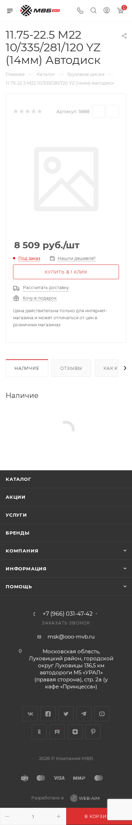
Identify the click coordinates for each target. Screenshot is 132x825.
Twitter (66, 713)
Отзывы (71, 368)
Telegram (84, 713)
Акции (16, 497)
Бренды (18, 533)
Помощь (19, 586)
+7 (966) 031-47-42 (68, 614)
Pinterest (93, 731)
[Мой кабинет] (106, 11)
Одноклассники (39, 731)
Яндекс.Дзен (75, 731)
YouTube (101, 713)
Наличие (26, 368)
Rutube (57, 731)
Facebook (48, 713)
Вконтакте (30, 713)
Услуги (16, 515)
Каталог (18, 479)
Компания (22, 551)
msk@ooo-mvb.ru (71, 636)
